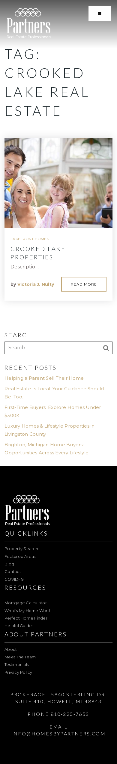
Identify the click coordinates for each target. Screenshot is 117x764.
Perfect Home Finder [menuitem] (25, 618)
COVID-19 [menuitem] (14, 579)
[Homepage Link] (29, 23)
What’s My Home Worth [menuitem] (28, 610)
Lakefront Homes (29, 239)
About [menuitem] (10, 649)
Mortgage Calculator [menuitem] (25, 602)
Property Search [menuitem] (21, 548)
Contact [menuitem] (12, 571)
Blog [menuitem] (9, 563)
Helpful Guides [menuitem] (19, 625)
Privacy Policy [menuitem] (18, 672)
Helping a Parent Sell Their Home (44, 378)
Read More (84, 284)
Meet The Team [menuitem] (20, 656)
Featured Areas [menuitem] (20, 556)
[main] (58, 233)
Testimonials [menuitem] (16, 664)
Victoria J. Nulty (35, 284)
